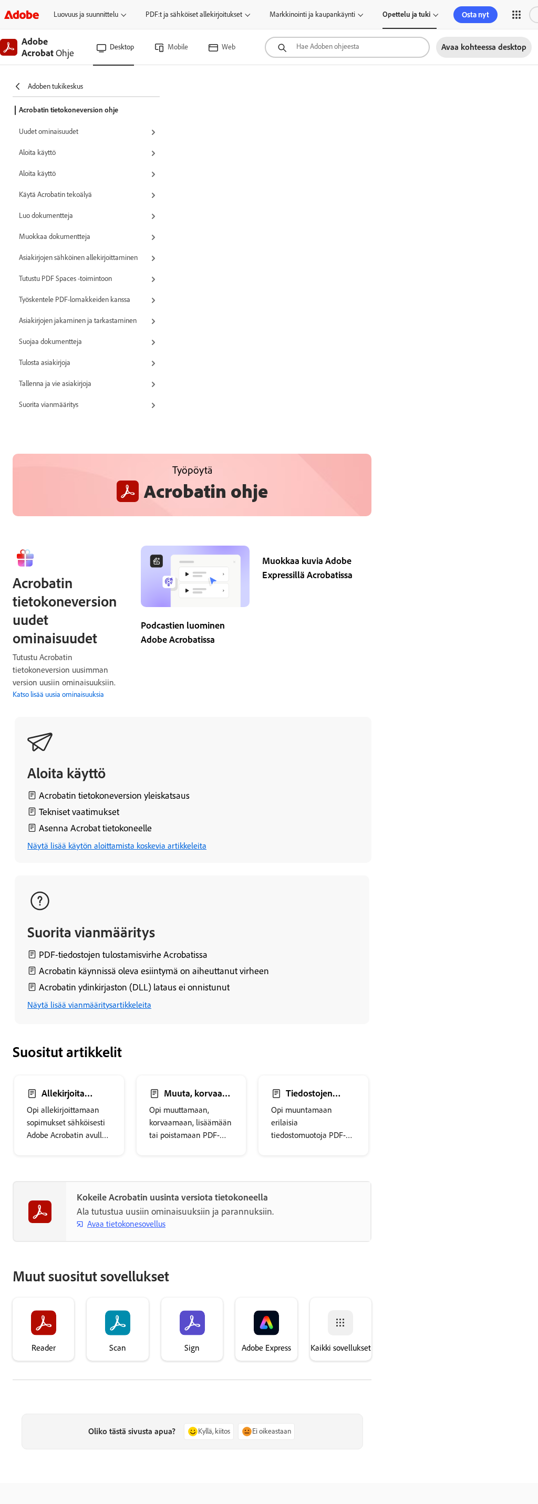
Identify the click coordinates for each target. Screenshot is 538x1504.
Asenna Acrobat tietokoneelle (95, 828)
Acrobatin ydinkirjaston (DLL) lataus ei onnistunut (134, 987)
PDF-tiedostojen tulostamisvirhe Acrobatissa (123, 954)
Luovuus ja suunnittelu (86, 14)
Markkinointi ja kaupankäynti (312, 14)
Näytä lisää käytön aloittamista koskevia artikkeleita (116, 846)
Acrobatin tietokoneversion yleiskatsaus (114, 795)
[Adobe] (21, 14)
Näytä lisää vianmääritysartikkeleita (89, 1005)
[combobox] (347, 47)
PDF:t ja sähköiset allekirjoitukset (194, 14)
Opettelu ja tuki (406, 14)
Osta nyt (475, 14)
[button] (516, 14)
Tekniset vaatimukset (79, 812)
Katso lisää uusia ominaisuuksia (58, 694)
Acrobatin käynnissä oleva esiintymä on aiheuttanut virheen (154, 971)
